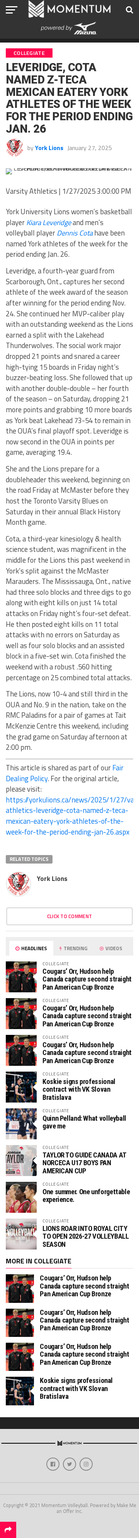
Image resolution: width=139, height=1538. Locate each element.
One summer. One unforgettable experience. (86, 1195)
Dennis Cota (75, 232)
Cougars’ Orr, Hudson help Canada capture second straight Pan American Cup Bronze (87, 979)
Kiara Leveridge (48, 222)
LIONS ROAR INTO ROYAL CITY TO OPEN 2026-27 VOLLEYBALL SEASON (85, 1236)
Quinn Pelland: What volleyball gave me (84, 1122)
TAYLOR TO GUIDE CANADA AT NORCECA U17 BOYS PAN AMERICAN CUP (84, 1162)
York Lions (49, 147)
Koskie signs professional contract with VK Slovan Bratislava (78, 1089)
